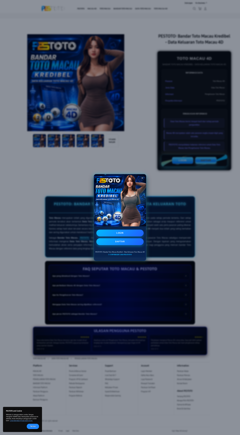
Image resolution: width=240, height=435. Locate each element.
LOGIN (120, 233)
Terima (33, 426)
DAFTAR (120, 241)
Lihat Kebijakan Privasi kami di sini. (21, 421)
